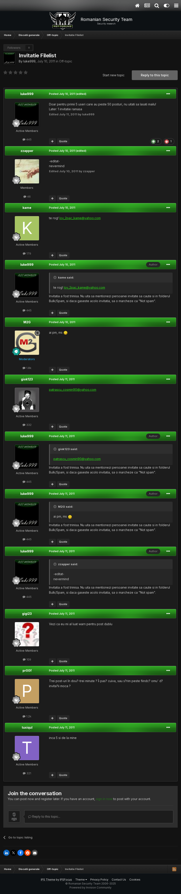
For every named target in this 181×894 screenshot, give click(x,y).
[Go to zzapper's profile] (27, 171)
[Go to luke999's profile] (9, 58)
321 (28, 773)
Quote (63, 141)
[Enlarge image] (65, 332)
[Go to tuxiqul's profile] (27, 748)
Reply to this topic (155, 75)
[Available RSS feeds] (174, 869)
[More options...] (168, 94)
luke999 (29, 61)
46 (28, 196)
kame (27, 207)
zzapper (27, 151)
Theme (80, 879)
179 (28, 253)
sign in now (104, 799)
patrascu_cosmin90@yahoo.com (72, 389)
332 (28, 424)
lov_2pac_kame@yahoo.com (80, 218)
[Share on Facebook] (20, 853)
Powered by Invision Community (90, 887)
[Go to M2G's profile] (27, 343)
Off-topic (65, 61)
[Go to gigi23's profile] (27, 634)
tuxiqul (27, 727)
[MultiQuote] (52, 141)
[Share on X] (13, 853)
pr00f (27, 670)
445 (28, 139)
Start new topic (113, 75)
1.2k (28, 716)
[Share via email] (35, 853)
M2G (27, 322)
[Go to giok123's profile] (27, 400)
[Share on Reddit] (28, 853)
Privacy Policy (99, 879)
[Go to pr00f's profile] (27, 691)
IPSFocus (66, 879)
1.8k (28, 368)
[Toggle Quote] (55, 277)
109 (28, 659)
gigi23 (27, 613)
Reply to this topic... (45, 816)
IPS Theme (48, 879)
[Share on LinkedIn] (6, 853)
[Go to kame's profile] (27, 228)
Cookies (134, 879)
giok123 (27, 379)
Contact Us (119, 879)
